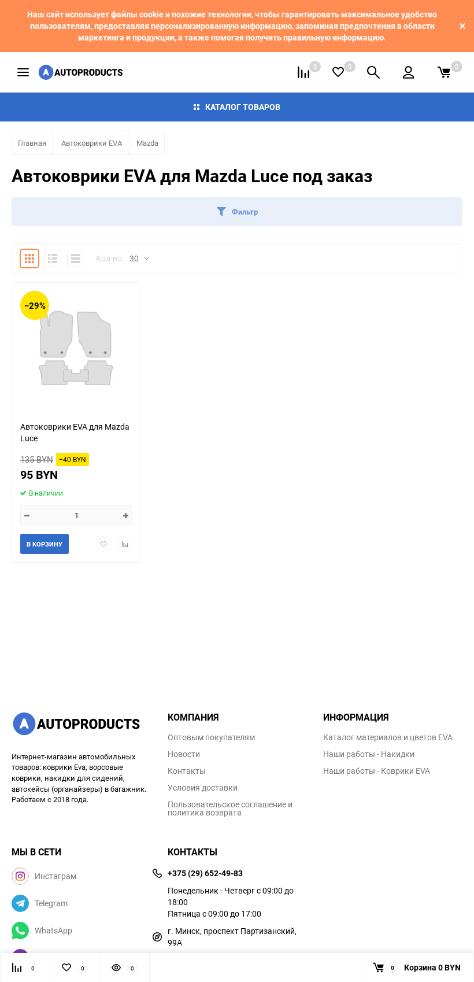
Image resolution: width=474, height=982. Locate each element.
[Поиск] (373, 72)
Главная (32, 143)
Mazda (147, 143)
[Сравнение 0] (303, 72)
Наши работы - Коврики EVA (376, 771)
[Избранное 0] (338, 72)
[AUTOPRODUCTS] (81, 725)
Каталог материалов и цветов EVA (388, 737)
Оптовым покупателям (211, 737)
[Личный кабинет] (408, 72)
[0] (444, 72)
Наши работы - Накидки (368, 754)
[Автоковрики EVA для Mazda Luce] (76, 347)
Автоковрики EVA (91, 143)
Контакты (187, 771)
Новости (184, 754)
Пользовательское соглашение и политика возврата (230, 808)
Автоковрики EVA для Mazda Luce (74, 432)
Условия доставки (203, 788)
